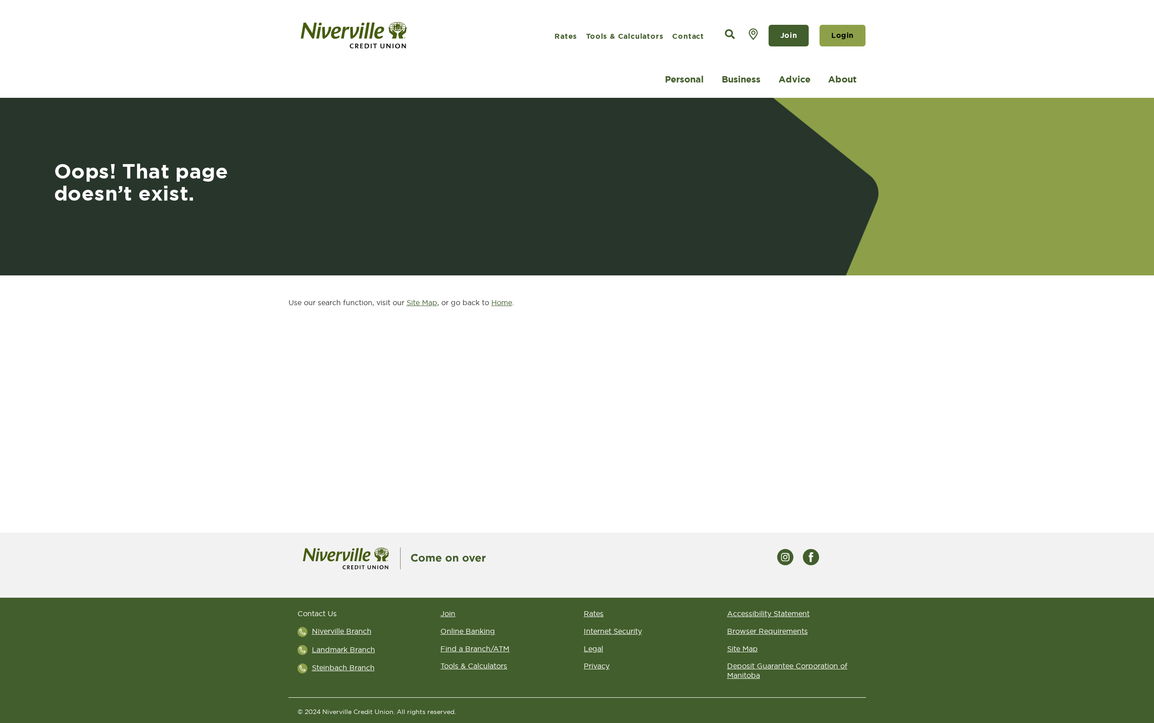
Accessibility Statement (768, 613)
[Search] (730, 34)
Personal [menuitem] (684, 79)
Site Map (422, 302)
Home (501, 302)
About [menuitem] (842, 79)
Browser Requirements (767, 631)
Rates (565, 36)
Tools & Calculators (624, 36)
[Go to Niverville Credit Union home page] (385, 35)
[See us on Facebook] (811, 556)
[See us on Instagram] (785, 556)
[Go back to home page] (394, 557)
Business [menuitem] (741, 79)
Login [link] (842, 35)
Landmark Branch (343, 649)
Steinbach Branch (343, 667)
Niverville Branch (341, 631)
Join (788, 35)
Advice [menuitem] (794, 79)
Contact (688, 36)
